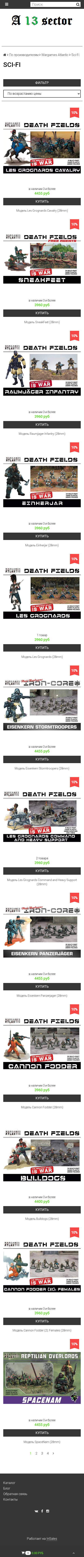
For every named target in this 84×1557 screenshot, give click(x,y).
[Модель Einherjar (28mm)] (42, 481)
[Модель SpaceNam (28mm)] (42, 1378)
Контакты (10, 1499)
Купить (42, 201)
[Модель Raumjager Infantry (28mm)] (42, 370)
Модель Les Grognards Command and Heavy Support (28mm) (42, 882)
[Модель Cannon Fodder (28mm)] (42, 1043)
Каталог (9, 1483)
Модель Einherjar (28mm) (42, 545)
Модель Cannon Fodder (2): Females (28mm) (42, 1330)
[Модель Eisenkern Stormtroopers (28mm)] (42, 704)
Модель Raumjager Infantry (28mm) (42, 433)
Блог (6, 1488)
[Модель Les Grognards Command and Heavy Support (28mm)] (42, 816)
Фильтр (42, 83)
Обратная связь (15, 1494)
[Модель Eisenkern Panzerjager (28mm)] (42, 932)
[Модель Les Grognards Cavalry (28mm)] (42, 147)
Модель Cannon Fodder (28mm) (42, 1107)
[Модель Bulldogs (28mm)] (42, 1155)
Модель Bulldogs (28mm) (42, 1218)
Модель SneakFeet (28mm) (42, 322)
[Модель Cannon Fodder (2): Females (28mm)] (42, 1266)
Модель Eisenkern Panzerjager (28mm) (42, 995)
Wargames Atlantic (55, 55)
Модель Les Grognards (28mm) (42, 657)
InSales (51, 1539)
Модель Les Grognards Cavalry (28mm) (42, 210)
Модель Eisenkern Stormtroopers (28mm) (42, 768)
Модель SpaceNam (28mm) (42, 1442)
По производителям (24, 55)
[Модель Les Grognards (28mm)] (42, 593)
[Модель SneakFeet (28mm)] (42, 258)
